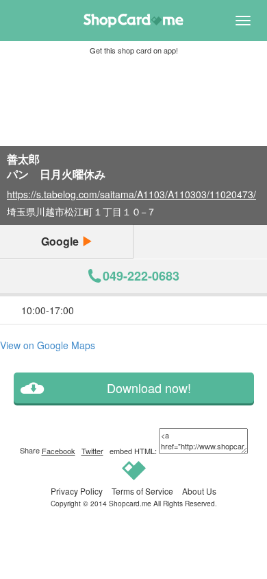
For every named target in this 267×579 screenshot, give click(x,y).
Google (61, 241)
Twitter (92, 450)
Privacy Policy (77, 491)
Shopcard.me (130, 503)
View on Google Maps (47, 345)
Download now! (149, 388)
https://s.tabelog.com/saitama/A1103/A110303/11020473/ (131, 194)
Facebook (58, 450)
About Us (199, 491)
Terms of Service (142, 491)
